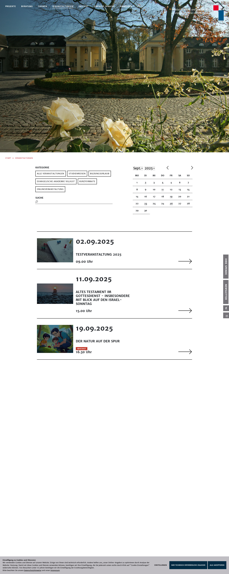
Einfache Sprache (104, 6)
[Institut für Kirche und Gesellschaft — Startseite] (198, 12)
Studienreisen (77, 173)
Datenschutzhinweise (32, 570)
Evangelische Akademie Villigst (56, 181)
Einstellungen (160, 565)
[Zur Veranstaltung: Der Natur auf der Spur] (185, 351)
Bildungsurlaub (99, 173)
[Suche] (138, 6)
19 (171, 196)
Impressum (55, 570)
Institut (84, 6)
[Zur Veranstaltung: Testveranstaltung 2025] (185, 261)
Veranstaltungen (62, 6)
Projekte (10, 6)
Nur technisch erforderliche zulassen (188, 565)
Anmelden (126, 6)
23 (145, 203)
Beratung (27, 6)
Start (8, 158)
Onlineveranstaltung (50, 189)
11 (163, 189)
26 (171, 203)
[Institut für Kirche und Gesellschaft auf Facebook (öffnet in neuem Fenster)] (226, 308)
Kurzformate (87, 181)
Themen (42, 6)
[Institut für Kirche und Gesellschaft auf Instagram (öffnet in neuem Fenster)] (226, 315)
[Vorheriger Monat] (178, 168)
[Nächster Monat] (192, 168)
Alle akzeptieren (217, 565)
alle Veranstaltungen (50, 173)
